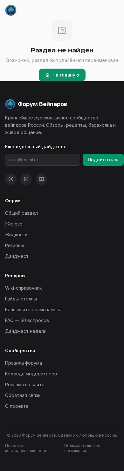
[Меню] (113, 10)
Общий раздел (21, 213)
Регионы (14, 245)
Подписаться (103, 159)
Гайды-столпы (21, 298)
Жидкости (16, 234)
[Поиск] (99, 10)
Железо (14, 223)
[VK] (26, 179)
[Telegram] (11, 179)
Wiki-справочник (23, 288)
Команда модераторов (31, 373)
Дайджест (17, 256)
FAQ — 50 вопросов (27, 320)
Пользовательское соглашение (82, 448)
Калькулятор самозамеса (33, 309)
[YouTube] (41, 179)
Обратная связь (23, 395)
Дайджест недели (25, 331)
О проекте (17, 406)
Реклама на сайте (25, 384)
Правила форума (23, 363)
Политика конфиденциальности (25, 448)
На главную (65, 74)
